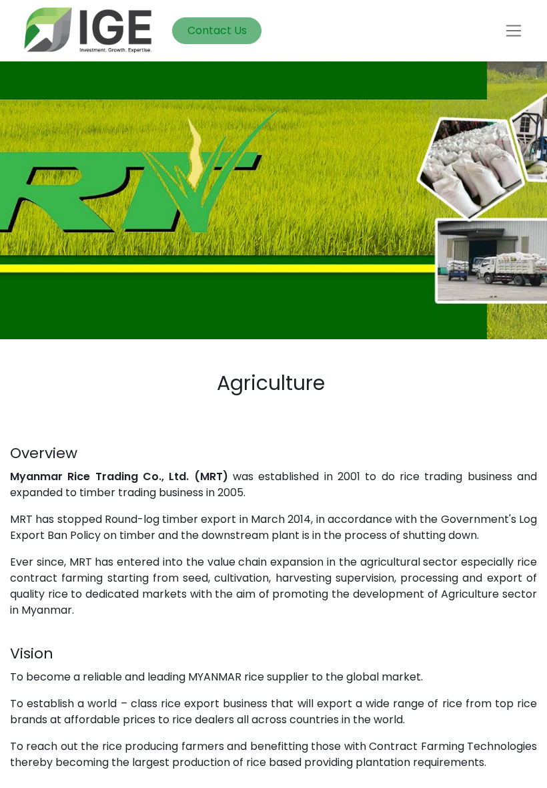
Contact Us (217, 30)
